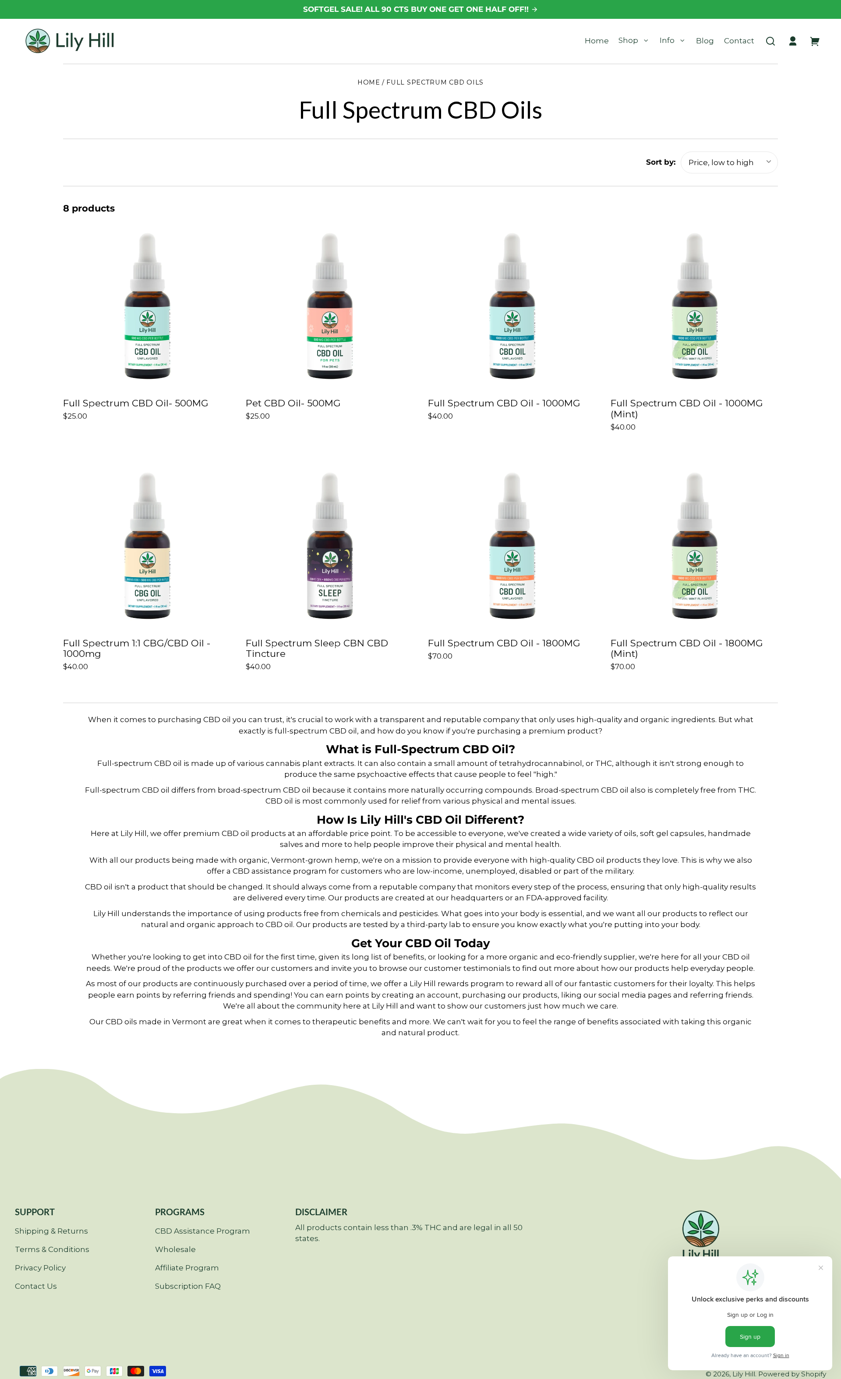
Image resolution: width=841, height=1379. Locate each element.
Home (597, 40)
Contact (739, 40)
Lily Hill (743, 1374)
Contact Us (36, 1286)
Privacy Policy (40, 1267)
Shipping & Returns (51, 1231)
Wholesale (175, 1249)
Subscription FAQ (188, 1286)
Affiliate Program (187, 1267)
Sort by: (660, 162)
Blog (705, 40)
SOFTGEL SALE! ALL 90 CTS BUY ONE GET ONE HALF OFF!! (417, 9)
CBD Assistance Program (202, 1231)
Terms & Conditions (52, 1249)
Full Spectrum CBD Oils (435, 82)
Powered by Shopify (792, 1374)
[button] (770, 41)
